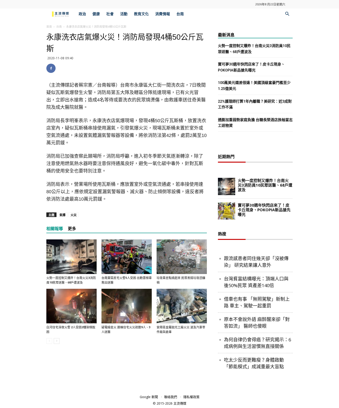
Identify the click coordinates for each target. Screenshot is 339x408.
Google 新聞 (149, 397)
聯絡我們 (170, 397)
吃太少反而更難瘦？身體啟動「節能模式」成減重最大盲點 (254, 363)
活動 (124, 14)
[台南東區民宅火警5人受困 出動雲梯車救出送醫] (126, 256)
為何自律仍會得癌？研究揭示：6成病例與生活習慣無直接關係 (257, 343)
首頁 (49, 27)
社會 (110, 14)
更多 (72, 228)
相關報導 (54, 228)
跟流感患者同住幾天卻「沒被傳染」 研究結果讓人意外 (256, 261)
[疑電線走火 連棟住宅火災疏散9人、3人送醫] (126, 306)
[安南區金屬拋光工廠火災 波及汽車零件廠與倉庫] (182, 306)
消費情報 (162, 14)
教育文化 (141, 14)
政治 (82, 14)
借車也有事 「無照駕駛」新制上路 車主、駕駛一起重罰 (257, 302)
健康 (96, 14)
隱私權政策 (191, 397)
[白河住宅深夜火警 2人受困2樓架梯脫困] (71, 306)
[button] (287, 14)
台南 (180, 14)
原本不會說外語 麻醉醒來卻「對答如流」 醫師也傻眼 (257, 322)
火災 (74, 215)
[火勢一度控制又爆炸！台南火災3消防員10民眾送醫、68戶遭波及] (71, 256)
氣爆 (62, 215)
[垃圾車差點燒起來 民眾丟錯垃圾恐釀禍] (182, 256)
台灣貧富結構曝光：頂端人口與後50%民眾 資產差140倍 (256, 282)
